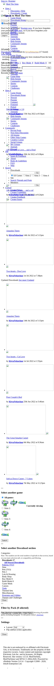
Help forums (15, 41)
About (13, 158)
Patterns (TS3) (8, 565)
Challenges (15, 51)
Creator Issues (16, 199)
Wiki (12, 165)
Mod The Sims (12, 4)
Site (6, 151)
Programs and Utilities (11, 595)
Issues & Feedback (18, 156)
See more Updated (26, 280)
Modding (14, 34)
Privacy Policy (26, 668)
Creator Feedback (17, 197)
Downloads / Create (18, 13)
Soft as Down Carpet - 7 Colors (19, 479)
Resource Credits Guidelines (22, 195)
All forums (14, 135)
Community (10, 128)
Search (8, 168)
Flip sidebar (11, 630)
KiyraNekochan (16, 235)
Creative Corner (17, 140)
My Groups (15, 144)
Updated (14, 27)
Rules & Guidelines (18, 161)
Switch (4, 540)
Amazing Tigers (13, 231)
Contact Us (13, 668)
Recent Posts (15, 130)
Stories (13, 46)
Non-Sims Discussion (19, 133)
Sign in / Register (8, 1)
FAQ (12, 163)
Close (4, 600)
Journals (13, 147)
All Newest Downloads (14, 562)
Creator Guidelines (18, 192)
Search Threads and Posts (21, 180)
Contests (14, 48)
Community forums (18, 44)
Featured (14, 30)
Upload (8, 188)
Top (5, 668)
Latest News (15, 154)
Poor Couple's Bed (14, 397)
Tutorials (14, 37)
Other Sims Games (18, 137)
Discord (13, 149)
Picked (13, 32)
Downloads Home (18, 20)
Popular (13, 25)
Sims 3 (8, 53)
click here (39, 615)
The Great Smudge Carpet (17, 438)
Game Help (15, 39)
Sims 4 (8, 90)
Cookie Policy (40, 668)
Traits (4, 588)
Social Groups (16, 142)
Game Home (15, 18)
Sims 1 (8, 8)
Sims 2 (8, 15)
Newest (13, 22)
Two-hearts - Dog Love (16, 271)
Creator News (16, 190)
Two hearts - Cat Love (15, 357)
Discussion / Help (17, 11)
